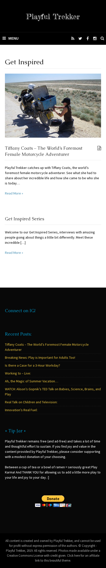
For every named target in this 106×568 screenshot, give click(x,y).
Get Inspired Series (24, 219)
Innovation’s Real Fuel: (21, 410)
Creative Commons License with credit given (36, 555)
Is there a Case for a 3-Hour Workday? (32, 365)
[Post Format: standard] (99, 148)
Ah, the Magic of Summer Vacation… (31, 381)
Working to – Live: (18, 373)
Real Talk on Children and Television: (31, 402)
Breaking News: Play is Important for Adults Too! (40, 357)
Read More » (14, 193)
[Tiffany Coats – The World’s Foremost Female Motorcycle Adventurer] (53, 105)
